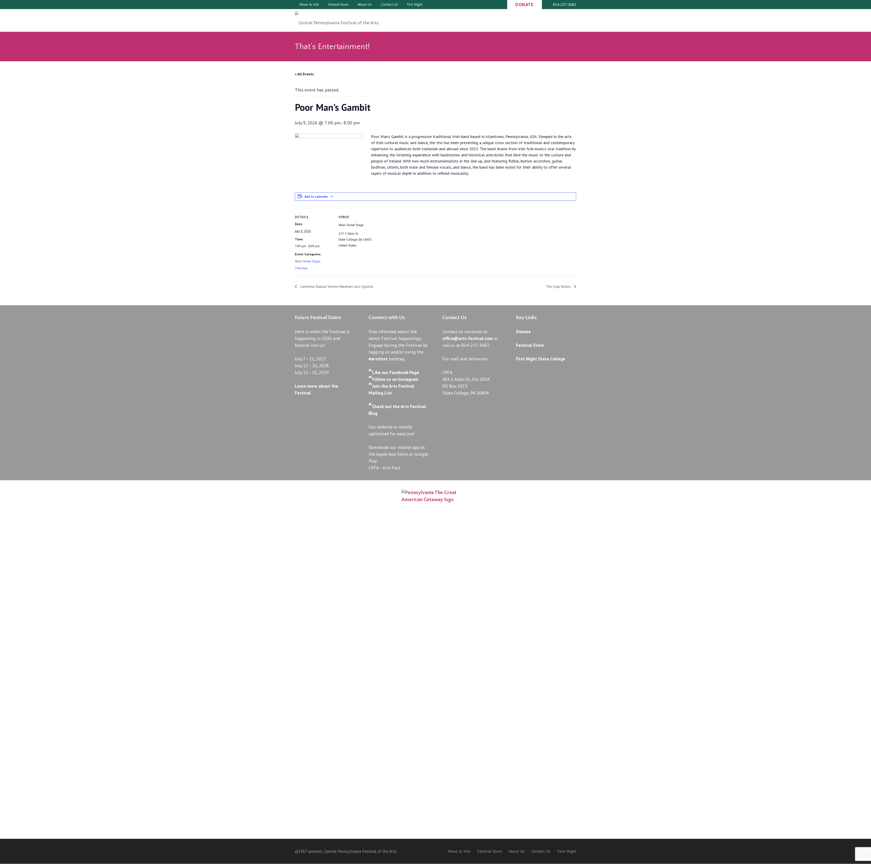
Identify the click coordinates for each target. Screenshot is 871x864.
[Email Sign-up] (497, 4)
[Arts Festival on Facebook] (394, 372)
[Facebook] (472, 4)
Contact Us (540, 851)
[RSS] (488, 4)
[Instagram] (480, 4)
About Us (517, 851)
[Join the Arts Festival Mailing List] (399, 393)
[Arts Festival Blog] (399, 413)
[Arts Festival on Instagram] (393, 379)
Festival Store (489, 851)
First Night (566, 851)
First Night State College (540, 359)
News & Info (459, 851)
